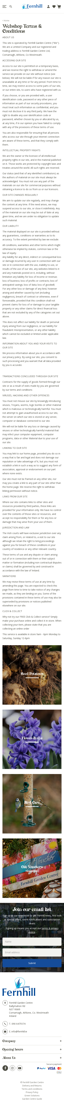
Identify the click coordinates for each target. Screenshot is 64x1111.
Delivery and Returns (32, 1085)
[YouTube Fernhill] (19, 1068)
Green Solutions (32, 1095)
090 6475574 (18, 1023)
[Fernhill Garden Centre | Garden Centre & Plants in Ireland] (32, 6)
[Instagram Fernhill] (12, 1068)
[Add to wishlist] (54, 7)
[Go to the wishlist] (54, 7)
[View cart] (59, 7)
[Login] (48, 7)
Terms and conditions (32, 1089)
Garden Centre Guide (32, 1098)
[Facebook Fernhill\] (5, 1068)
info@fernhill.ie (19, 1031)
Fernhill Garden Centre (21, 1002)
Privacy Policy (32, 1092)
